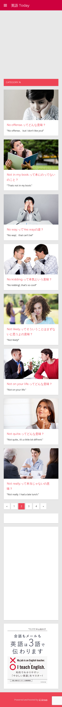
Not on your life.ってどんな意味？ (29, 384)
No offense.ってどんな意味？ (26, 125)
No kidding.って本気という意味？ (29, 279)
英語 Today (20, 5)
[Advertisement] (31, 43)
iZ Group (43, 699)
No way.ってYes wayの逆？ (25, 229)
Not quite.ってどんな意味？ (25, 434)
